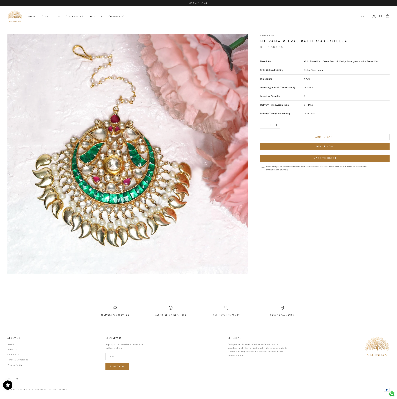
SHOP (45, 16)
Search (11, 344)
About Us (12, 349)
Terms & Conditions (17, 359)
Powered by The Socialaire (49, 390)
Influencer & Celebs (69, 16)
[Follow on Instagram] (17, 378)
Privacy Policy (14, 365)
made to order (324, 158)
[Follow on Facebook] (9, 378)
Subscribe (117, 366)
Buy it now (324, 146)
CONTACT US (117, 16)
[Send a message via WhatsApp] (391, 393)
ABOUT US (95, 16)
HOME (32, 16)
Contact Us (13, 354)
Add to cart (324, 137)
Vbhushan (267, 35)
